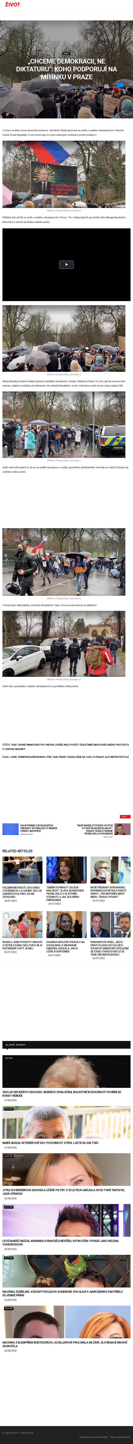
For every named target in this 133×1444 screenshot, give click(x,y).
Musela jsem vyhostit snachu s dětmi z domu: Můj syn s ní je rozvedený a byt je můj (22, 945)
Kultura (8, 1058)
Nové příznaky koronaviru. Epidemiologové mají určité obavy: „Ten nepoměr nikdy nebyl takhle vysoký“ (108, 892)
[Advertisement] (66, 501)
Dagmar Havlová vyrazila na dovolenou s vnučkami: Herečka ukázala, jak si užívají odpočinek (65, 947)
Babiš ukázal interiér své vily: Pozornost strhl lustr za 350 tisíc (50, 1143)
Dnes (66, 53)
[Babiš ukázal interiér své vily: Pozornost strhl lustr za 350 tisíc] (66, 1122)
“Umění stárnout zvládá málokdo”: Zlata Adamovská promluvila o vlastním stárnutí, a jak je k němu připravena (65, 894)
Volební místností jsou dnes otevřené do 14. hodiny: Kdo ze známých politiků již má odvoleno (22, 892)
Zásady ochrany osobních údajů (93, 1437)
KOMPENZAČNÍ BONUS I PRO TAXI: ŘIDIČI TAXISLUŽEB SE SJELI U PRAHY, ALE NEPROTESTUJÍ (73, 757)
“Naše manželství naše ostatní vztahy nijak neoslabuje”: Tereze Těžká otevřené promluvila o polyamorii (95, 831)
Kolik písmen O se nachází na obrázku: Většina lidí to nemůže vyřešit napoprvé (38, 829)
